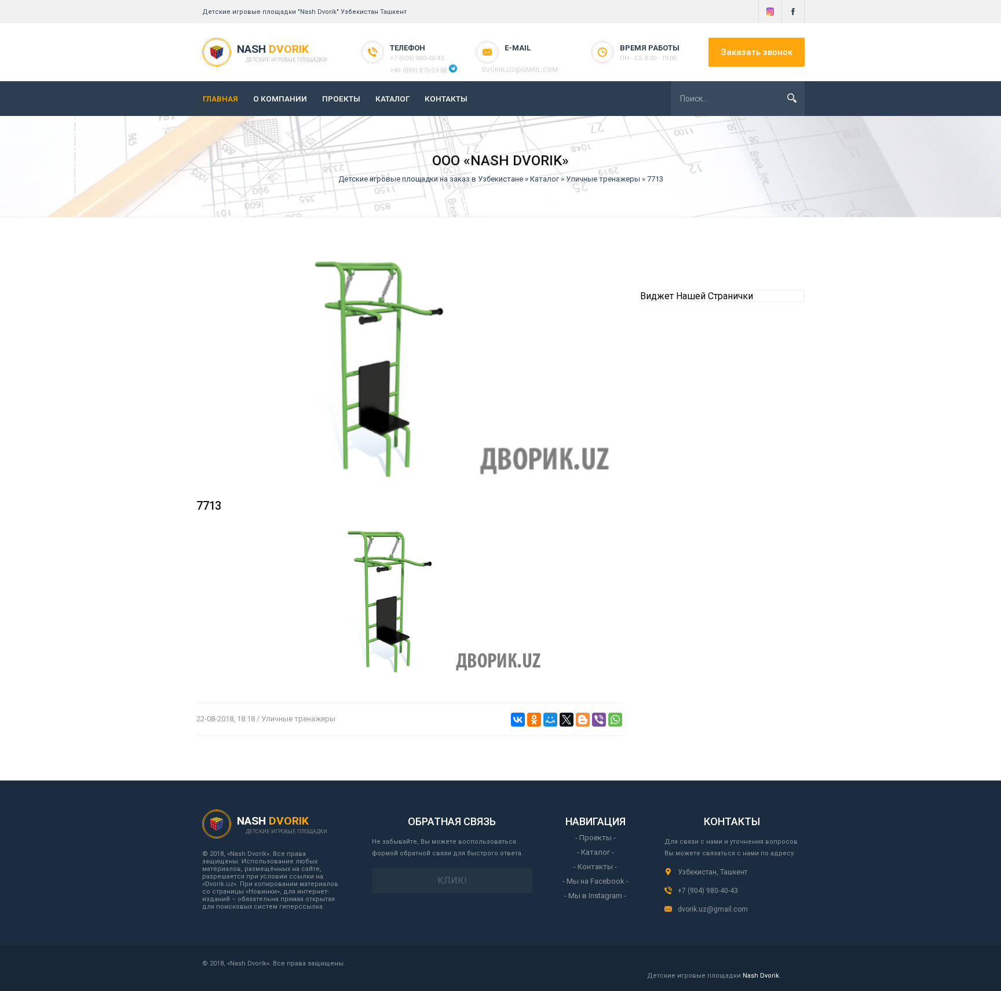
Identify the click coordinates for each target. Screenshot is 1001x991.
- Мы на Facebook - (595, 881)
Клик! (452, 880)
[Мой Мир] (550, 720)
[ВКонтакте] (518, 720)
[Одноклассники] (534, 720)
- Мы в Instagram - (595, 895)
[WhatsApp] (615, 720)
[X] (566, 720)
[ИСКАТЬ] (792, 98)
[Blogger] (583, 720)
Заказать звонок (756, 52)
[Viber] (599, 720)
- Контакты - (595, 866)
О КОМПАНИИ (280, 98)
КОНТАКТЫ (446, 98)
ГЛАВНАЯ (220, 98)
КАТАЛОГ (392, 98)
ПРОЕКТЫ (341, 98)
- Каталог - (595, 852)
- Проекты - (595, 837)
